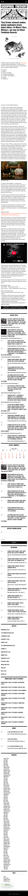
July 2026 (5, 760)
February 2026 (6, 767)
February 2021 (6, 857)
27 (12, 457)
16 (23, 454)
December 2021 (7, 842)
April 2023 (6, 818)
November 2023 (7, 808)
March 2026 (6, 766)
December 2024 (7, 788)
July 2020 (6, 867)
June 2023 (6, 815)
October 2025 (6, 773)
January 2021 (6, 858)
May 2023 (6, 816)
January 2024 (6, 805)
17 (1, 456)
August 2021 (6, 848)
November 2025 (7, 772)
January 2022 (6, 840)
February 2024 (6, 803)
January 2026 (6, 769)
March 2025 (6, 784)
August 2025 (6, 776)
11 (5, 454)
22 (20, 456)
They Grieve (24, 62)
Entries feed (6, 878)
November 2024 (7, 790)
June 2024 (6, 797)
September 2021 (7, 846)
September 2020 (7, 864)
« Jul (2, 462)
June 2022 (6, 833)
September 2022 (7, 828)
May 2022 (6, 834)
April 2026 (6, 764)
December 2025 (7, 770)
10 (1, 454)
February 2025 (6, 785)
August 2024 (6, 794)
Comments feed (7, 879)
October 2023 (6, 809)
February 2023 (6, 821)
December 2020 (7, 860)
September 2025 (7, 775)
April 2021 (6, 854)
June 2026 (6, 761)
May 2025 (6, 781)
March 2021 (6, 855)
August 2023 (6, 812)
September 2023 (7, 811)
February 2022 (6, 839)
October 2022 (6, 827)
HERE (2, 209)
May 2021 (5, 852)
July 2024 (6, 796)
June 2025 (6, 779)
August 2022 (6, 830)
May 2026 (6, 763)
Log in (5, 876)
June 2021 (6, 851)
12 (8, 454)
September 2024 (7, 793)
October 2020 (6, 863)
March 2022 (6, 837)
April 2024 (6, 800)
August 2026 (6, 758)
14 (16, 454)
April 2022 (6, 836)
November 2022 (7, 825)
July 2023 (5, 813)
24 (1, 457)
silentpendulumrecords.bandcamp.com (10, 215)
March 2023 (6, 819)
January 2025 (6, 787)
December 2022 (7, 824)
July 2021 (5, 849)
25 (5, 457)
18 (5, 456)
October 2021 (6, 845)
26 (9, 457)
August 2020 (6, 866)
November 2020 (7, 861)
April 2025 (6, 782)
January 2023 (6, 822)
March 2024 (6, 802)
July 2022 (5, 831)
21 (16, 456)
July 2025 (5, 778)
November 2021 (7, 843)
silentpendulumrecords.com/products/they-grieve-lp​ (14, 213)
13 (12, 454)
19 (8, 456)
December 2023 (7, 806)
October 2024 (6, 791)
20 (12, 456)
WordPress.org (7, 881)
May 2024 (6, 799)
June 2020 (6, 869)
